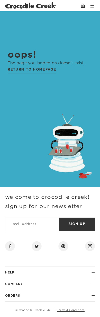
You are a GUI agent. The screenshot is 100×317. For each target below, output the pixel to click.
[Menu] (92, 5)
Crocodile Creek (30, 310)
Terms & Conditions (71, 310)
